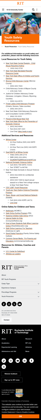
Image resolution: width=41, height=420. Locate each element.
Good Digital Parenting (14, 233)
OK (20, 416)
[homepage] (3, 46)
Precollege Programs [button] (9, 292)
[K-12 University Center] (15, 267)
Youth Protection (11, 46)
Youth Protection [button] (8, 296)
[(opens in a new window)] (4, 304)
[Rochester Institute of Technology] (20, 3)
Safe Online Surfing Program (16, 213)
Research (28, 339)
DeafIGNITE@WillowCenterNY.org (23, 159)
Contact (6, 320)
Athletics (28, 347)
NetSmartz (10, 210)
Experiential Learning (9, 347)
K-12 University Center (15, 10)
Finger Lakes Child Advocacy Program (20, 103)
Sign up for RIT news (12, 380)
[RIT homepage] (17, 331)
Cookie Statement (8, 412)
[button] (3, 10)
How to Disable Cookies (25, 412)
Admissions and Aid (9, 351)
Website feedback (11, 374)
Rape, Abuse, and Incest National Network (21, 195)
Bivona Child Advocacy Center (17, 81)
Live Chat (13, 202)
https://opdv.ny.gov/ (25, 131)
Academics (5, 343)
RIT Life (28, 343)
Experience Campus (9, 288)
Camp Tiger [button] (6, 283)
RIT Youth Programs (9, 279)
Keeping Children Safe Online (17, 215)
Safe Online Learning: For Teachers (19, 228)
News (27, 351)
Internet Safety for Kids (14, 218)
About (4, 275)
